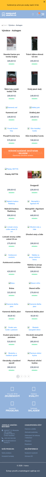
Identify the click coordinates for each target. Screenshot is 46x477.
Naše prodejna (6, 453)
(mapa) (9, 432)
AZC (38, 471)
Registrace (28, 444)
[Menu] (43, 14)
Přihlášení (28, 441)
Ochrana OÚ (29, 456)
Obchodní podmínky (31, 432)
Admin (26, 466)
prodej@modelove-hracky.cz (10, 441)
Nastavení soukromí (31, 453)
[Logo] (9, 14)
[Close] (44, 2)
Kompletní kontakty (8, 456)
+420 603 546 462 (10, 438)
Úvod (5, 25)
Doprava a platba (30, 429)
